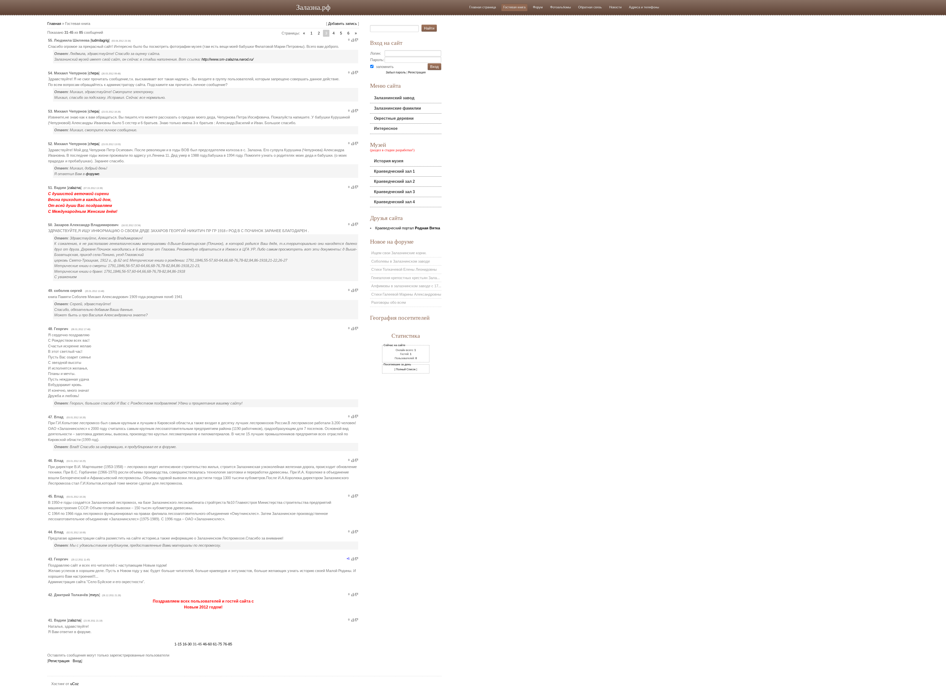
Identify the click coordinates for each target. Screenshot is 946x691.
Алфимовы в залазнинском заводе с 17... (406, 286)
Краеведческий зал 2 (394, 181)
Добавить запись (342, 23)
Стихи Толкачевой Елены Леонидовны (404, 269)
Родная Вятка (427, 228)
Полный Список (406, 369)
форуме (92, 174)
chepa (94, 73)
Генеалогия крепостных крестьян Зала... (405, 278)
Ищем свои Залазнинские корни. (398, 253)
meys (94, 595)
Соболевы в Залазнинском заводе (400, 261)
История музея (388, 161)
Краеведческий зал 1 (394, 171)
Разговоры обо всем (388, 302)
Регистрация (58, 661)
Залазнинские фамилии (397, 108)
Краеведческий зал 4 (394, 202)
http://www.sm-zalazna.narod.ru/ (227, 59)
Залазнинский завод (394, 98)
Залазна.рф (313, 7)
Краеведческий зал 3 (394, 192)
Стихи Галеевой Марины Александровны (406, 294)
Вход (77, 661)
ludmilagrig (100, 40)
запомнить (385, 67)
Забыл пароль (396, 72)
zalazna (74, 187)
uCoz (74, 684)
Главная (54, 23)
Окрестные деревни (394, 118)
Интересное (386, 128)
